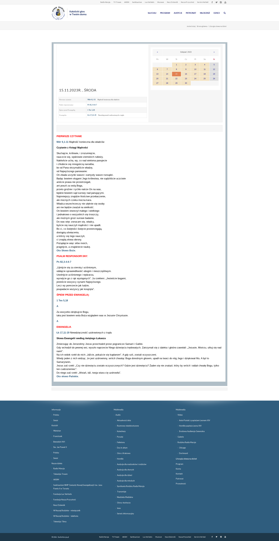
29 (176, 83)
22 (176, 79)
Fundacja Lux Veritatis (62, 494)
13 (157, 74)
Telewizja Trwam (60, 474)
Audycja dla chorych (125, 469)
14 (167, 74)
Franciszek (57, 436)
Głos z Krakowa (123, 453)
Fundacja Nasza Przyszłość (64, 499)
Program (179, 464)
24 (195, 79)
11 (205, 69)
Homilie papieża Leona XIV (190, 426)
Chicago (182, 448)
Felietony (121, 442)
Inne (119, 508)
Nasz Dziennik (172, 2)
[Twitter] (216, 2)
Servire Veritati (202, 2)
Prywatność (181, 483)
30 (186, 83)
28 (167, 83)
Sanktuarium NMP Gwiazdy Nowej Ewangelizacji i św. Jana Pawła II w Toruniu (77, 487)
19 (214, 74)
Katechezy (121, 431)
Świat (55, 420)
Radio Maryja (105, 2)
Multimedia (118, 409)
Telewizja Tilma (59, 521)
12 (214, 69)
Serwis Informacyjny (125, 513)
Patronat (179, 478)
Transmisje (121, 491)
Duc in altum (122, 448)
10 (195, 69)
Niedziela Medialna (125, 497)
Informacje (56, 409)
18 (205, 74)
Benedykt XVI (59, 442)
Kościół (55, 425)
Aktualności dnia (124, 420)
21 (167, 79)
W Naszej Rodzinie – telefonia (65, 516)
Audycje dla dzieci (124, 475)
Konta (178, 469)
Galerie (181, 437)
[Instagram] (221, 2)
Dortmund (183, 453)
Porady (120, 437)
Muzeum (160, 2)
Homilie (120, 459)
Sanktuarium (137, 2)
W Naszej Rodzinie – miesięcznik (66, 510)
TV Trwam (117, 2)
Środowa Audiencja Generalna (192, 431)
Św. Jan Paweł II (60, 447)
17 (195, 74)
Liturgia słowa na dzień (186, 459)
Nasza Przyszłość (187, 2)
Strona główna (202, 26)
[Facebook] (212, 2)
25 (205, 79)
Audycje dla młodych (126, 481)
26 (214, 79)
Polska (56, 415)
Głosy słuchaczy (124, 502)
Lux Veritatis (149, 2)
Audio (118, 415)
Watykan (57, 431)
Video (180, 415)
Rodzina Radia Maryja (187, 442)
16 (186, 74)
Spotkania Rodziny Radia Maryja (130, 486)
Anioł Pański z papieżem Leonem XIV (194, 420)
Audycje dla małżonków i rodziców (131, 464)
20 (157, 79)
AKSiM (126, 2)
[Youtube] (225, 2)
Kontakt (179, 474)
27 (157, 83)
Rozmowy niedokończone (128, 426)
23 (186, 79)
